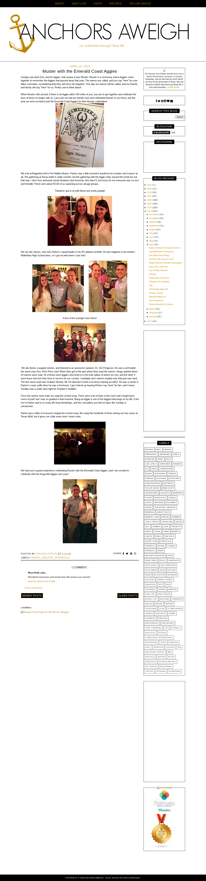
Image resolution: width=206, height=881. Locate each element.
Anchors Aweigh (94, 878)
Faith (168, 459)
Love (166, 526)
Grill (148, 647)
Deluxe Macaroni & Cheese (161, 304)
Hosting (170, 647)
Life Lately (151, 464)
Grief (161, 551)
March (152, 309)
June (151, 237)
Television (150, 608)
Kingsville (165, 541)
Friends (177, 464)
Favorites (150, 584)
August (152, 229)
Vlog (161, 608)
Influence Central (155, 652)
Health (148, 604)
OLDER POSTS (127, 595)
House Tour (151, 541)
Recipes (149, 449)
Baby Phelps (164, 594)
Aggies (36, 557)
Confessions (166, 469)
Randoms (149, 459)
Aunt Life (150, 594)
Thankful (150, 546)
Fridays (172, 473)
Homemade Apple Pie (158, 289)
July (151, 233)
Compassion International (159, 637)
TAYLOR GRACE (140, 3)
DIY (146, 469)
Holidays (165, 493)
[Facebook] (156, 101)
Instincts (152, 274)
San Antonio (168, 623)
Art (166, 628)
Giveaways (171, 502)
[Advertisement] (164, 381)
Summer (176, 517)
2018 (149, 192)
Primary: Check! (156, 293)
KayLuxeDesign (131, 878)
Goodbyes (150, 618)
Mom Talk (150, 657)
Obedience (150, 662)
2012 (149, 321)
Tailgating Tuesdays (165, 507)
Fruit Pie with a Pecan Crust (161, 259)
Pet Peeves (151, 666)
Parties (169, 604)
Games (172, 613)
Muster (47, 557)
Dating (161, 546)
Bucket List (151, 599)
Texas (157, 531)
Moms (148, 575)
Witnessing (175, 671)
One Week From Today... (159, 255)
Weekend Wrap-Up (157, 297)
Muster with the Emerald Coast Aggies (165, 263)
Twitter (149, 671)
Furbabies (177, 599)
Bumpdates (174, 560)
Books (148, 473)
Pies (168, 584)
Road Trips (151, 560)
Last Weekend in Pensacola (161, 251)
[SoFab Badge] (164, 788)
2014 (149, 207)
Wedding (149, 512)
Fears (163, 642)
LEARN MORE (173, 87)
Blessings (160, 473)
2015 (149, 204)
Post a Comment (33, 587)
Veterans (161, 671)
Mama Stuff (168, 488)
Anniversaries (152, 483)
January (153, 316)
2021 (149, 185)
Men (170, 652)
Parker (168, 449)
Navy (158, 449)
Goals (148, 502)
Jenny (160, 459)
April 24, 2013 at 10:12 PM (41, 581)
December (154, 214)
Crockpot (161, 613)
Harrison (158, 647)
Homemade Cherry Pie (159, 278)
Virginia (149, 478)
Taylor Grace (152, 488)
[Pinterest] (162, 101)
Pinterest (150, 589)
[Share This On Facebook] (123, 553)
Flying (148, 498)
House (148, 507)
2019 (149, 189)
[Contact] (171, 101)
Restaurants (152, 623)
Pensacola (62, 557)
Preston (163, 618)
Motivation (159, 575)
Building (164, 599)
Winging (173, 589)
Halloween (151, 570)
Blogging (161, 478)
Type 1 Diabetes (153, 628)
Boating (162, 633)
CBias (154, 469)
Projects (176, 526)
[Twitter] (159, 101)
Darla (158, 536)
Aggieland (167, 522)
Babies (175, 531)
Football (150, 551)
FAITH (98, 3)
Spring (162, 589)
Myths (171, 657)
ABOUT (60, 3)
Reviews (159, 502)
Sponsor (172, 575)
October (153, 222)
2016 (149, 200)
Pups (170, 555)
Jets (151, 285)
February (153, 313)
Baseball (176, 628)
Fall (147, 526)
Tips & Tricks (152, 522)
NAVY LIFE (79, 3)
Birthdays (168, 483)
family (176, 454)
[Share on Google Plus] (135, 553)
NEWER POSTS (32, 595)
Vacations (174, 478)
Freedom (173, 642)
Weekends (165, 454)
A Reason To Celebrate (159, 282)
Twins (166, 531)
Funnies (157, 526)
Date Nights (151, 565)
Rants (148, 531)
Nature (159, 604)
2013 (149, 211)
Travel (172, 498)
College (149, 580)
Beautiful (150, 633)
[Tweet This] (127, 553)
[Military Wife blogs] (161, 848)
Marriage (177, 493)
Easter (171, 570)
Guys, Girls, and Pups (158, 267)
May (151, 241)
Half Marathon (168, 565)
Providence (166, 666)
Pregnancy (151, 454)
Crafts (149, 536)
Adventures (151, 493)
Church (149, 613)
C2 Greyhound (174, 608)
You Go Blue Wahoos (158, 270)
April (151, 244)
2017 (149, 196)
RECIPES (115, 3)
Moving (165, 517)
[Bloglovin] (168, 101)
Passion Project (167, 662)
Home (162, 570)
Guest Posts (163, 512)
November (154, 218)
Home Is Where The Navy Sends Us (164, 248)
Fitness (171, 546)
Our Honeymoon (156, 300)
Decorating (151, 642)
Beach (162, 560)
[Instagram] (165, 101)
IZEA (179, 647)
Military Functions (155, 555)
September (154, 226)
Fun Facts (169, 536)
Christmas (165, 464)
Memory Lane (152, 517)
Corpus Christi (165, 580)
